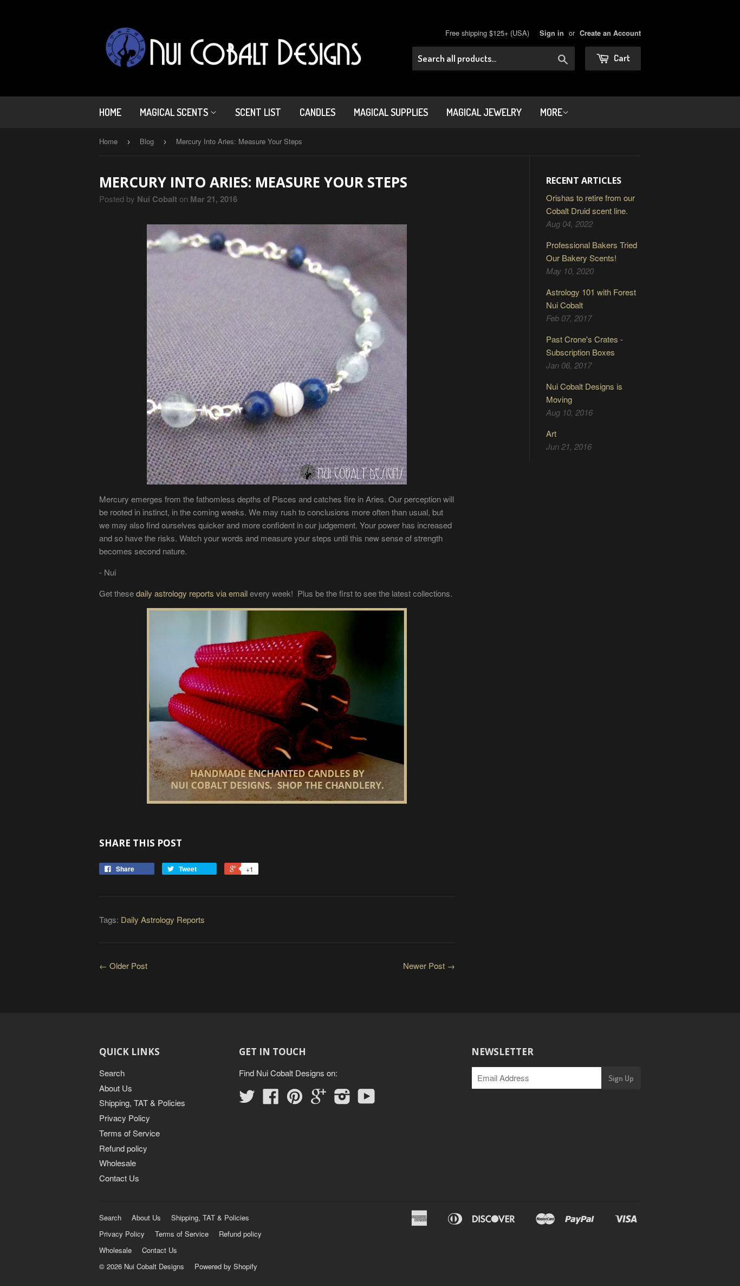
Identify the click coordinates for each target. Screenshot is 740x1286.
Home (110, 112)
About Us (115, 1088)
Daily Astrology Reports (163, 919)
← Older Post (123, 965)
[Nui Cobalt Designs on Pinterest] (295, 1099)
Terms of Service (129, 1133)
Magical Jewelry (484, 112)
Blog (147, 141)
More (551, 112)
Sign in (552, 33)
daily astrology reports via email (192, 593)
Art (551, 433)
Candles (317, 112)
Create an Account (610, 33)
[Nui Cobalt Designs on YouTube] (366, 1099)
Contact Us (119, 1178)
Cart (621, 57)
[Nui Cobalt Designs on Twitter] (247, 1099)
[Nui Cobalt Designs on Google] (318, 1099)
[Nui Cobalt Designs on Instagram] (342, 1099)
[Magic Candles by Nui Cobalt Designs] (277, 706)
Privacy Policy (124, 1117)
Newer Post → (429, 965)
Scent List (258, 112)
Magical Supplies (391, 112)
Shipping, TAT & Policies (142, 1102)
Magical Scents (175, 112)
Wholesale (117, 1162)
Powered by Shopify (225, 1266)
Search (112, 1072)
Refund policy (123, 1148)
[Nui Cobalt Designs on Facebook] (271, 1099)
